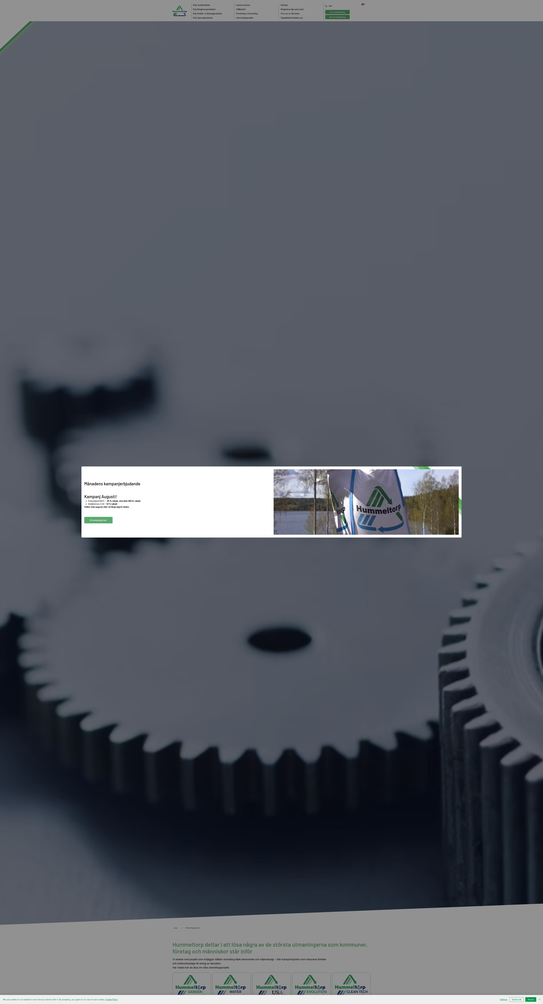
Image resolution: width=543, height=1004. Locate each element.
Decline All (516, 999)
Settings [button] (503, 999)
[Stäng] (539, 999)
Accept (531, 999)
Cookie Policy (112, 999)
